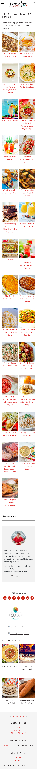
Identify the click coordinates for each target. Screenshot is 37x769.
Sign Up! (7, 745)
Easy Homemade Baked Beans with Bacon (27, 299)
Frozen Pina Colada (10, 120)
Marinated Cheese (9, 260)
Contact (18, 730)
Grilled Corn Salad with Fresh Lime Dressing (27, 332)
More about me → (18, 576)
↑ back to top (18, 717)
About (18, 727)
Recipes (18, 760)
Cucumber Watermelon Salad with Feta (27, 159)
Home (18, 757)
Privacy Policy (18, 733)
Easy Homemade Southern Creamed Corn (9, 332)
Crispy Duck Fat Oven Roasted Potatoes (27, 193)
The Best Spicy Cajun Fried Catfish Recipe (10, 502)
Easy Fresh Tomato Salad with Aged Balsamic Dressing (27, 366)
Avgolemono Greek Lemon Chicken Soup (27, 466)
